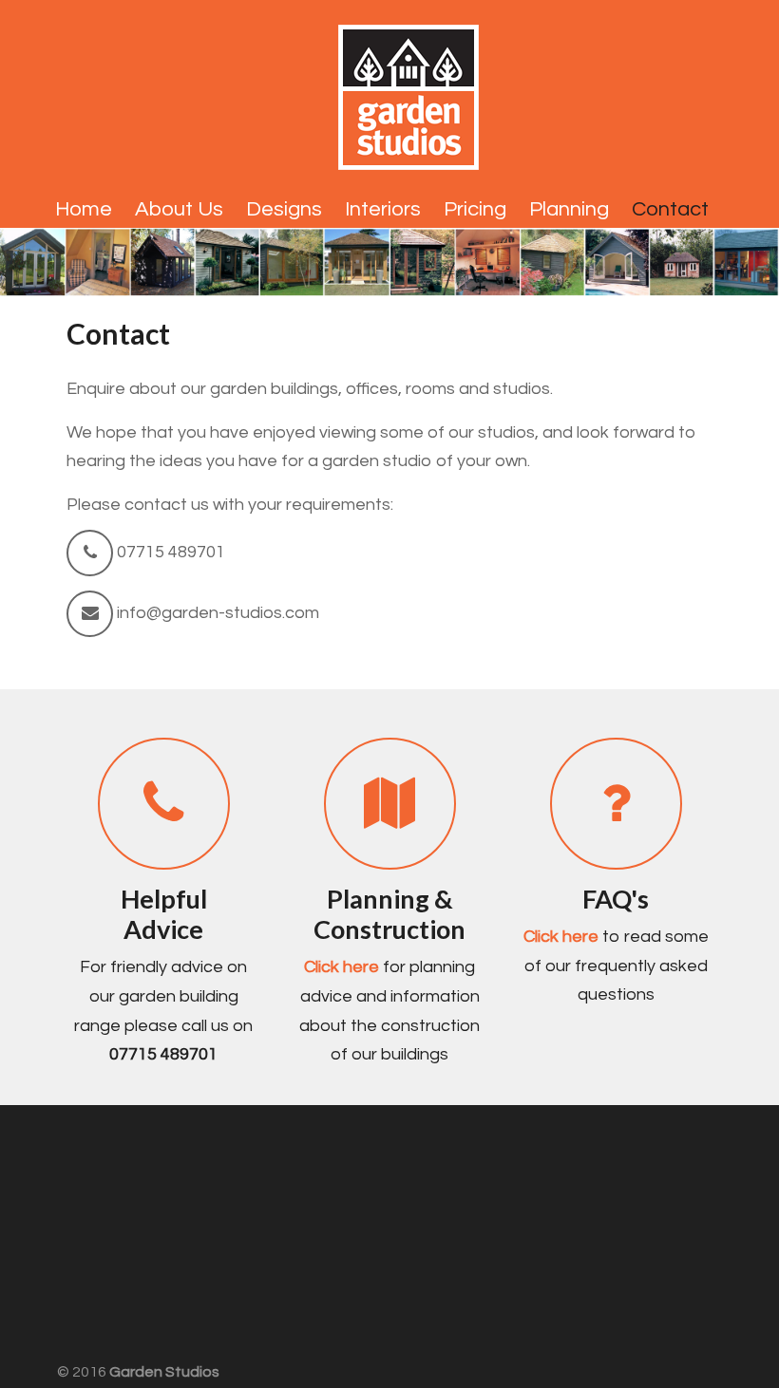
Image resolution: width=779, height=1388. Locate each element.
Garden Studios (408, 91)
